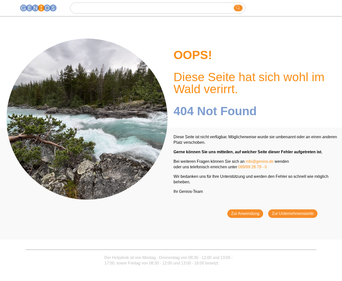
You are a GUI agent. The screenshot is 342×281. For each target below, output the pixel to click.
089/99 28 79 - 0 (252, 167)
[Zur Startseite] (41, 8)
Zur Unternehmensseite (293, 213)
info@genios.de (260, 161)
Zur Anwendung (245, 213)
